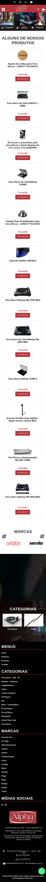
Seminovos (6, 716)
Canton (4, 749)
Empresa (5, 657)
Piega (3, 776)
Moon (3, 768)
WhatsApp (41, 871)
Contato (4, 664)
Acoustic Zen (6, 737)
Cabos (4, 689)
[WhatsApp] (15, 2)
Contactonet (28, 878)
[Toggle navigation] (3, 9)
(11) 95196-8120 (24, 859)
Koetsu (4, 753)
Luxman (4, 764)
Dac (3, 701)
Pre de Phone (7, 709)
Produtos (5, 661)
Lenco (3, 760)
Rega (3, 780)
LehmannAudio (7, 757)
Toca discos (6, 724)
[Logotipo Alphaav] (22, 8)
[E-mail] (31, 2)
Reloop (4, 784)
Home (3, 653)
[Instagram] (20, 2)
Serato (4, 787)
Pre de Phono (7, 712)
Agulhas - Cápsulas (9, 681)
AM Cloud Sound (8, 745)
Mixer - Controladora (10, 705)
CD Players (6, 697)
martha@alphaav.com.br (15, 863)
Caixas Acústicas (8, 693)
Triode (4, 791)
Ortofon (4, 772)
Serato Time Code (8, 720)
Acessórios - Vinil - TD (10, 678)
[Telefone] (26, 2)
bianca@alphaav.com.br (34, 863)
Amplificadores (7, 685)
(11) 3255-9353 (24, 855)
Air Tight (5, 741)
